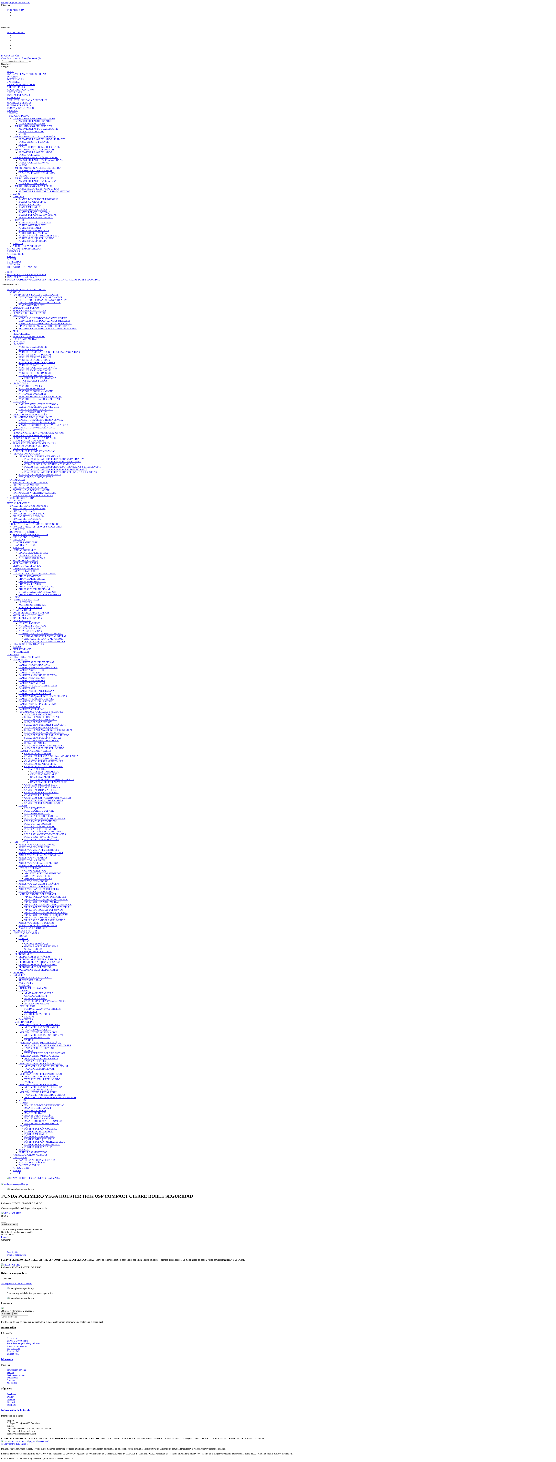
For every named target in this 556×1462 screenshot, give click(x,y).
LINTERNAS (25, 602)
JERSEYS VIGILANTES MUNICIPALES (44, 641)
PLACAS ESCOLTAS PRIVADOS (29, 313)
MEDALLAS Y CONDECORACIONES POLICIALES (45, 323)
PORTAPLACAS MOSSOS (26, 485)
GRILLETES (19, 529)
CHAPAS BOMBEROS (30, 576)
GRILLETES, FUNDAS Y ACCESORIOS (27, 100)
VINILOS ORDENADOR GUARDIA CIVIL (46, 899)
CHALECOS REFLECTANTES (28, 644)
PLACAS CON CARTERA (27, 453)
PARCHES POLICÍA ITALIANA (40, 378)
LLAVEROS (19, 341)
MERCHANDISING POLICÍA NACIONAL (36, 157)
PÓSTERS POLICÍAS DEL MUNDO (36, 238)
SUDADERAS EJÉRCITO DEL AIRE (42, 717)
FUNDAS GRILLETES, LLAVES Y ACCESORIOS (38, 526)
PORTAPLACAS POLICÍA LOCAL (30, 487)
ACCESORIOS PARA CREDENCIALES (38, 970)
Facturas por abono (15, 1375)
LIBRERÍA (12, 110)
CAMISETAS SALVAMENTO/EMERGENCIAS (47, 798)
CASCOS (23, 938)
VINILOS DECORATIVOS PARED (36, 891)
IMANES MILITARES (29, 207)
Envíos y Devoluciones (17, 1341)
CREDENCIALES (16, 87)
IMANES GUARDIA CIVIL (32, 202)
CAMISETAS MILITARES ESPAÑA (36, 691)
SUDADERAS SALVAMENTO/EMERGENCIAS (48, 730)
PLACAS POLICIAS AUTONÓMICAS (32, 435)
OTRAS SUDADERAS (35, 743)
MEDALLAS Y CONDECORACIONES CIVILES (43, 318)
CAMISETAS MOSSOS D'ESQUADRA (38, 667)
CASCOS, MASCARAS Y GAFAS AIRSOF (45, 1001)
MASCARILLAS (21, 652)
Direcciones (12, 1377)
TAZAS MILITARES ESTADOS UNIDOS (39, 189)
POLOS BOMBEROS (34, 808)
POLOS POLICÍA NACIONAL (39, 826)
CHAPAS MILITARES (30, 584)
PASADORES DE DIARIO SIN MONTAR (39, 399)
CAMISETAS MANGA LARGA (35, 751)
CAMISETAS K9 (27, 688)
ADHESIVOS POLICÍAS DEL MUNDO (38, 863)
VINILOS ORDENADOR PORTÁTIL (38, 894)
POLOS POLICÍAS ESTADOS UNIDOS (44, 831)
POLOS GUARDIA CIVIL (37, 813)
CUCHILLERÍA (27, 1006)
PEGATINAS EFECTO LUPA (33, 928)
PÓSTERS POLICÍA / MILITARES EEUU (39, 235)
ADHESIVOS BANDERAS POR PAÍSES (39, 889)
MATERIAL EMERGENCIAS (27, 618)
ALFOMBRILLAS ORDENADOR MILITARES (42, 139)
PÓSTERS (20, 220)
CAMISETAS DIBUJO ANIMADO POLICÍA (52, 779)
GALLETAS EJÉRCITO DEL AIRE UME (39, 407)
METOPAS (18, 430)
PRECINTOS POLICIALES (32, 558)
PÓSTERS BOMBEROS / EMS (34, 230)
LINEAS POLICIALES (25, 550)
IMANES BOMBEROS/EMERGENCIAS (38, 199)
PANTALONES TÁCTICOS (32, 626)
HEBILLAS (18, 547)
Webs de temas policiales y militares (23, 1343)
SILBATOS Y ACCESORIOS (27, 566)
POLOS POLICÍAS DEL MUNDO (41, 829)
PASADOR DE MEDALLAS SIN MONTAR (40, 396)
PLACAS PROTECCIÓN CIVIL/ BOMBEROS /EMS (38, 433)
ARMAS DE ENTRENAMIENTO (35, 977)
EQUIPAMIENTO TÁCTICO (21, 108)
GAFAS (16, 597)
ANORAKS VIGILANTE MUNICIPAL (43, 639)
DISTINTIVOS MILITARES (26, 339)
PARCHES (19, 344)
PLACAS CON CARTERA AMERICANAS (40, 474)
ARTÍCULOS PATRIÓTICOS (27, 246)
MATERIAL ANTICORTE (25, 560)
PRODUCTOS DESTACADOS (22, 267)
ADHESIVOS (13, 97)
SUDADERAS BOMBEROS (38, 714)
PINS (15, 331)
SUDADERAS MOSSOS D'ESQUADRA (44, 745)
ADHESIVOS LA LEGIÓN (32, 860)
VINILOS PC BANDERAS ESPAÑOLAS (44, 917)
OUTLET (11, 259)
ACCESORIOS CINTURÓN (21, 89)
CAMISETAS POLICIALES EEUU (36, 701)
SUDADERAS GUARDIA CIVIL (40, 719)
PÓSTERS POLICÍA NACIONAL (35, 222)
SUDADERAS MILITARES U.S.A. (41, 740)
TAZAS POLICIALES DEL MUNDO (37, 173)
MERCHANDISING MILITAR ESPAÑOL (35, 136)
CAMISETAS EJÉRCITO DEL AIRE (36, 698)
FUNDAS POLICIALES (19, 95)
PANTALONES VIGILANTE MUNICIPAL (45, 636)
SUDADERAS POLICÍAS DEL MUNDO (44, 748)
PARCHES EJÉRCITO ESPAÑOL (35, 357)
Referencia (6, 1267)
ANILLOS (18, 243)
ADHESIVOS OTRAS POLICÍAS (35, 865)
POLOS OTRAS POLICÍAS (37, 824)
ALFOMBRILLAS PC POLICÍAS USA (38, 181)
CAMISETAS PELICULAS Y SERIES (48, 782)
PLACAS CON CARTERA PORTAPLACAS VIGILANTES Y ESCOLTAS (60, 472)
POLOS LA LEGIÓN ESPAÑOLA (41, 816)
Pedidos (10, 1372)
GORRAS (24, 941)
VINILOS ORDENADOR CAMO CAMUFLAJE (48, 904)
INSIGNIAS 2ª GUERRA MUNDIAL (31, 446)
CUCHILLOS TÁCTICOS (37, 1014)
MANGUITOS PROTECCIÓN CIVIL (37, 427)
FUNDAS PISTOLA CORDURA (29, 516)
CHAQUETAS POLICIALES (21, 84)
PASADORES (21, 383)
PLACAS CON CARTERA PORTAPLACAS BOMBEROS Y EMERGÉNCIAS (62, 467)
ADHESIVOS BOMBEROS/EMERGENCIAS (41, 852)
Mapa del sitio (13, 1348)
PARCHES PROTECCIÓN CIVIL (35, 373)
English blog (13, 1354)
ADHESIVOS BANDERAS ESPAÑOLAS (39, 884)
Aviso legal (12, 1338)
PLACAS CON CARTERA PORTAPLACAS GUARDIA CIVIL (55, 459)
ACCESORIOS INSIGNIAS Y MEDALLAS (34, 451)
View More (13, 654)
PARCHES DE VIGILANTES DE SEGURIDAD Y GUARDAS (49, 352)
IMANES (19, 196)
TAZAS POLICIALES (29, 155)
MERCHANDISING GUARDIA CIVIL (34, 126)
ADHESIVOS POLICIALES (38, 878)
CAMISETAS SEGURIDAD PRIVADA (38, 675)
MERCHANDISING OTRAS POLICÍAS (34, 149)
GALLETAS (20, 401)
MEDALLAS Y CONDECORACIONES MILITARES (44, 321)
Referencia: (6, 1203)
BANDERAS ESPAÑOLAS (32, 1162)
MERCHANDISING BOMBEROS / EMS (35, 118)
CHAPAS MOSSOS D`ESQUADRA (36, 586)
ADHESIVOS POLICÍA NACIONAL (37, 844)
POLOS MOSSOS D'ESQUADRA (41, 821)
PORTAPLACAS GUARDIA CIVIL (30, 482)
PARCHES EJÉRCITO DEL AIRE (35, 354)
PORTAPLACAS (15, 79)
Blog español (13, 1351)
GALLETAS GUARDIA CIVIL (34, 412)
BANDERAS (13, 251)
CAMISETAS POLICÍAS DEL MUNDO (38, 704)
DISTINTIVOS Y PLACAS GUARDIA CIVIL (36, 295)
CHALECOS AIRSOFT (35, 996)
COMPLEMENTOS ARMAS (33, 988)
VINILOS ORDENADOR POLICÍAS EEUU (45, 912)
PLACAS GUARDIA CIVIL (32, 305)
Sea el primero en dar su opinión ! (16, 1283)
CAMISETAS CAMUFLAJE (32, 683)
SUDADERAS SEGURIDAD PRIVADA (44, 732)
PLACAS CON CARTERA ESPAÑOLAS (40, 456)
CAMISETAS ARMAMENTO (44, 771)
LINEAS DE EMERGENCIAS (33, 553)
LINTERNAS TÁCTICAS (26, 599)
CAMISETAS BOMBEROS (32, 680)
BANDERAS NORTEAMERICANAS (37, 1160)
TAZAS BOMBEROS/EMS (32, 123)
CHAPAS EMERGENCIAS (32, 579)
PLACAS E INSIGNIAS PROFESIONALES (34, 438)
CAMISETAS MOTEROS (42, 777)
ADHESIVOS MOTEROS (37, 876)
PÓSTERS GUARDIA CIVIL (33, 225)
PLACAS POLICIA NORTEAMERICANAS (34, 443)
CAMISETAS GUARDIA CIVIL (34, 665)
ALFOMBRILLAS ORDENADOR (35, 121)
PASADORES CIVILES (30, 386)
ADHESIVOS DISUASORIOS (33, 881)
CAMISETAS (13, 82)
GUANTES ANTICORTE (25, 542)
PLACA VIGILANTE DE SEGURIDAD (26, 74)
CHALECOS (19, 539)
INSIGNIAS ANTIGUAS (25, 448)
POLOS (23, 805)
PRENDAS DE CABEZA (19, 105)
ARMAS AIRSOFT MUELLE (38, 993)
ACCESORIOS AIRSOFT (36, 1003)
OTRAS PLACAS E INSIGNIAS (29, 440)
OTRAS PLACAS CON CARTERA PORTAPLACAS (50, 464)
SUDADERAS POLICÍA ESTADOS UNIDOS (46, 735)
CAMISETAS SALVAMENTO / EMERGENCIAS (43, 696)
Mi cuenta (7, 1359)
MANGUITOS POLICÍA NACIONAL (37, 422)
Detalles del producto (16, 1255)
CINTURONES (14, 92)
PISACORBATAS (21, 334)
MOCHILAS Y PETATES (19, 103)
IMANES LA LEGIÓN (30, 204)
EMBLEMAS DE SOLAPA (26, 308)
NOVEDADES (14, 261)
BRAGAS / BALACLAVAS (26, 537)
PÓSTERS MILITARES (30, 228)
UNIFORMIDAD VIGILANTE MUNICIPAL (41, 633)
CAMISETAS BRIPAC (30, 672)
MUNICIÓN (25, 985)
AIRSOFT (25, 990)
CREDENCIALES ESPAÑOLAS (35, 957)
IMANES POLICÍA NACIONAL (34, 212)
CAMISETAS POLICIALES (43, 774)
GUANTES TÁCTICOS (24, 545)
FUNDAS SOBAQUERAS (26, 521)
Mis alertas (12, 1383)
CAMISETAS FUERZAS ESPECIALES (38, 685)
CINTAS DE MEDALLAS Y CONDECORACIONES (44, 326)
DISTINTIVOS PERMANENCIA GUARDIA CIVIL (44, 300)
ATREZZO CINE (15, 254)
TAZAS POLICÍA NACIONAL (34, 162)
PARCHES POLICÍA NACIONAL (35, 370)
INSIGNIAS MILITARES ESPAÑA (30, 414)
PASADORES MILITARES (32, 388)
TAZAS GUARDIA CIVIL (31, 131)
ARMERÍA (12, 113)
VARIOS (23, 134)
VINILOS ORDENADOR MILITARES (43, 902)
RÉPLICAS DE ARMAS (30, 980)
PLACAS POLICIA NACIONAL (29, 336)
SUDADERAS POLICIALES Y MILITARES (41, 712)
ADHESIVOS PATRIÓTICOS (33, 857)
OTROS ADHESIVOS (30, 868)
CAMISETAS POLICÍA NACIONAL (36, 662)
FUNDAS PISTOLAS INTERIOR (29, 508)
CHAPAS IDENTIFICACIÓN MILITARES (35, 573)
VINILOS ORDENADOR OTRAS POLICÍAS (46, 907)
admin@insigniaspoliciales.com (15, 2)
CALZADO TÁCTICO (24, 571)
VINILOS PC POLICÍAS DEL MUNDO (43, 910)
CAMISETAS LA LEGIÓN (32, 678)
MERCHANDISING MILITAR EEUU (33, 186)
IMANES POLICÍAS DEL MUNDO (36, 217)
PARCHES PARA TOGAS (31, 365)
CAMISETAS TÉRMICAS (31, 709)
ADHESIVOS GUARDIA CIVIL (34, 847)
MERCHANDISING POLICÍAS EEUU (34, 178)
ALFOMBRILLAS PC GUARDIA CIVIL (38, 129)
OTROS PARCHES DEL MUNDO (36, 375)
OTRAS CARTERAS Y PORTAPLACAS (33, 495)
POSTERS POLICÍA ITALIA (33, 241)
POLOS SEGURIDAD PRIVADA (40, 837)
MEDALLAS (20, 315)
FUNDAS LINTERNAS (30, 607)
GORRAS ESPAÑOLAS (36, 943)
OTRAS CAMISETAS (29, 706)
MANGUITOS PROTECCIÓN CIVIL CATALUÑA (43, 425)
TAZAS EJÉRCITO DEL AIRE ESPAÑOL (39, 147)
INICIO (10, 71)
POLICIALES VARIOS (30, 628)
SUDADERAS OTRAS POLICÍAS (41, 727)
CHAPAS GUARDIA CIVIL (32, 581)
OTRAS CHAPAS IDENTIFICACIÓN (37, 592)
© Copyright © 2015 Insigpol (14, 1444)
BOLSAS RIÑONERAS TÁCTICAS (30, 534)
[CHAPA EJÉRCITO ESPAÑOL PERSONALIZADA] (33, 1178)
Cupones (11, 1380)
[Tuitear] (7, 1247)
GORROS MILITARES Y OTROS (35, 951)
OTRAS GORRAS (33, 949)
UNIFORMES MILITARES (26, 568)
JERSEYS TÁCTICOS (29, 623)
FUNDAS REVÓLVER (24, 511)
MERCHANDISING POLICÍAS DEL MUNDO (38, 168)
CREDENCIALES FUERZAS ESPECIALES (40, 959)
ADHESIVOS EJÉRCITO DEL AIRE (36, 923)
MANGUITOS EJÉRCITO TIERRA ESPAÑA (41, 420)
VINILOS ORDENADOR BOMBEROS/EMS (46, 915)
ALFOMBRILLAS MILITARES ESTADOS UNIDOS (44, 191)
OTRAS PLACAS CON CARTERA (36, 477)
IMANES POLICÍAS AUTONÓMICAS (38, 215)
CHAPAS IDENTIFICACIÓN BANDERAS (40, 594)
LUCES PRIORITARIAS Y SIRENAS (31, 612)
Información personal (16, 1370)
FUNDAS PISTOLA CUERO (27, 519)
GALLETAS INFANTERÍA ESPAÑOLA (38, 404)
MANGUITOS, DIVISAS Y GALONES (33, 417)
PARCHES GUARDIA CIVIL (33, 347)
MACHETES (30, 1011)
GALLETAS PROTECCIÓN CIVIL (36, 409)
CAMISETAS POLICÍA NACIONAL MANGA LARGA (51, 756)
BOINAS (23, 936)
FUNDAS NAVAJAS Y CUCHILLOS (42, 1009)
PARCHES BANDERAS (31, 349)
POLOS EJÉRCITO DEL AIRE (39, 811)
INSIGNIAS (13, 76)
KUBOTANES (26, 983)
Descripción (12, 1252)
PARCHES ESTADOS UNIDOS (34, 360)
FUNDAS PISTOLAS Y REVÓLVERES (28, 506)
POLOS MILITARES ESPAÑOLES (41, 839)
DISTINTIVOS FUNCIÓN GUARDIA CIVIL (41, 297)
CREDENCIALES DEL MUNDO (35, 967)
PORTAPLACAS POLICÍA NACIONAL (32, 490)
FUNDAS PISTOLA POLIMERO (29, 513)
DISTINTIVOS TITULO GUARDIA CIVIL (40, 302)
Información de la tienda (15, 1410)
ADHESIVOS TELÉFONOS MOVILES (38, 925)
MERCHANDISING (19, 116)
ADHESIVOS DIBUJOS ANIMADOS (42, 873)
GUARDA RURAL (22, 610)
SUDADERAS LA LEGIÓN (38, 722)
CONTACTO (13, 264)
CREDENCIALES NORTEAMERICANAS (39, 962)
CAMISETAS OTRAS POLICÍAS (35, 693)
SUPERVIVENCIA (22, 649)
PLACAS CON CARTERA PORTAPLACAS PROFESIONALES (55, 469)
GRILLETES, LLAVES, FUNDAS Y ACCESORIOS (34, 524)
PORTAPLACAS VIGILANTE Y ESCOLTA (34, 493)
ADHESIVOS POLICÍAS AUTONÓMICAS (40, 855)
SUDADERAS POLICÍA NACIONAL (42, 738)
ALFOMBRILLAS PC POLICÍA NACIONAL (41, 160)
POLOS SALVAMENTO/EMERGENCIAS (45, 834)
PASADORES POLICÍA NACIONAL (37, 391)
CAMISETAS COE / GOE (31, 670)
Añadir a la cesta (9, 1224)
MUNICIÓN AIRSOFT (35, 998)
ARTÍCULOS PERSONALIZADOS (24, 248)
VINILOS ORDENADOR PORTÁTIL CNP (45, 897)
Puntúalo (5, 1237)
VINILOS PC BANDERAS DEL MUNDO (44, 920)
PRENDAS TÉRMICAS (30, 631)
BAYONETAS (26, 1019)
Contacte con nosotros (17, 1346)
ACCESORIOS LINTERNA (32, 605)
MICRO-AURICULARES (25, 563)
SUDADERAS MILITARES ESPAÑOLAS (45, 725)
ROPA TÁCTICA (22, 620)
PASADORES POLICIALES (32, 394)
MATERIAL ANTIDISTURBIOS (28, 615)
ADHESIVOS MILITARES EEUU (35, 886)
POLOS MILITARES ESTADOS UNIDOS (44, 818)
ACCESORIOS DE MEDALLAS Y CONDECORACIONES (48, 328)
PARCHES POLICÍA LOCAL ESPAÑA (38, 367)
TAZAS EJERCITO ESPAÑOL (34, 142)
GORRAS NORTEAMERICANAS (41, 946)
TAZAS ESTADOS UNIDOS (33, 183)
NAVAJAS (29, 1016)
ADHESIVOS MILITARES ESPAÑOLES (39, 850)
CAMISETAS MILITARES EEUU (40, 784)
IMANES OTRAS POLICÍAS (33, 209)
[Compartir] (7, 1245)
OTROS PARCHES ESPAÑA (33, 381)
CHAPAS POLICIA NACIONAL (35, 589)
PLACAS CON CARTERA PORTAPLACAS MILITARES (52, 461)
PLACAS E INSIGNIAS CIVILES (29, 310)
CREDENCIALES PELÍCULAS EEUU (38, 964)
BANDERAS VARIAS (30, 1165)
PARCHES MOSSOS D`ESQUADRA (37, 362)
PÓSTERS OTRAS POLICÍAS (33, 233)
